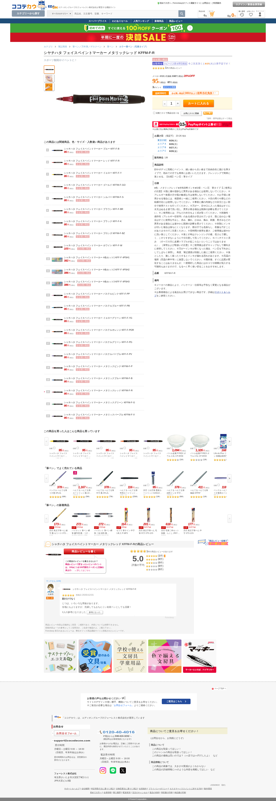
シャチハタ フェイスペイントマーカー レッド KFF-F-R (91, 160)
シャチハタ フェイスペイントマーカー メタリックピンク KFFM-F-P (98, 366)
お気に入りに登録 (191, 113)
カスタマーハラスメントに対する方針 (186, 789)
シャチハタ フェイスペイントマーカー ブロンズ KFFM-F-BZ (94, 233)
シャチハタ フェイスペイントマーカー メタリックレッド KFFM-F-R (98, 390)
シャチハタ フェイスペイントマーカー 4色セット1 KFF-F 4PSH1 (97, 257)
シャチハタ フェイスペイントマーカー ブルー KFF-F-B (91, 148)
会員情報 (107, 792)
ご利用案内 (216, 3)
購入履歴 (117, 792)
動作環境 (208, 789)
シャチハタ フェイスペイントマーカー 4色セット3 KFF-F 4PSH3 (97, 281)
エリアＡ (161, 143)
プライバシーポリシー (158, 789)
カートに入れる (198, 103)
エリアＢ (161, 147)
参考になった (94, 612)
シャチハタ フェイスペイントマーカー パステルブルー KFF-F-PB (97, 305)
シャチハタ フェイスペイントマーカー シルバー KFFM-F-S (93, 197)
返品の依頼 (154, 792)
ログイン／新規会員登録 (249, 4)
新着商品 (159, 21)
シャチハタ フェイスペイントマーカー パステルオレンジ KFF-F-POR (99, 330)
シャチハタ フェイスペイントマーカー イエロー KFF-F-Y (93, 173)
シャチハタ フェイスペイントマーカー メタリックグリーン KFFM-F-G (99, 402)
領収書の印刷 (166, 792)
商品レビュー (176, 21)
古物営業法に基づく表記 (126, 789)
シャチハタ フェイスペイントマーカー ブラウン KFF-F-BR (93, 209)
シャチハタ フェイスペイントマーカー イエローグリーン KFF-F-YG (98, 318)
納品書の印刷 (180, 792)
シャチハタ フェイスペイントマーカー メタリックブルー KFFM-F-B (98, 378)
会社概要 (85, 789)
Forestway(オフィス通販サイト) (187, 3)
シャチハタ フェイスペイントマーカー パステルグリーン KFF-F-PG (98, 342)
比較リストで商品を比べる (167, 113)
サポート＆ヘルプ (72, 789)
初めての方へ (165, 3)
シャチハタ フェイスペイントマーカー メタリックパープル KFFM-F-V (99, 414)
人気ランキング (141, 21)
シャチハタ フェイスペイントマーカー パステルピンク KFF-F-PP (97, 293)
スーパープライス (98, 21)
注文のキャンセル (140, 792)
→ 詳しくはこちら (82, 570)
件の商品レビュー (173, 68)
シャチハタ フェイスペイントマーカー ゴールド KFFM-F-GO (95, 185)
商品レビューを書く (84, 551)
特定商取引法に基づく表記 (102, 789)
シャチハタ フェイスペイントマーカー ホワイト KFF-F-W (93, 245)
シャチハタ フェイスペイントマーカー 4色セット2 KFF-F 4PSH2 (97, 269)
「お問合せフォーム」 (123, 705)
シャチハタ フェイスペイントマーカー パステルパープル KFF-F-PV (98, 354)
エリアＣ (161, 151)
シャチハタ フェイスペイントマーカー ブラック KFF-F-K (93, 221)
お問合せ (206, 3)
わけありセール (120, 21)
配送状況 (126, 792)
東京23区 (162, 140)
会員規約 (143, 789)
